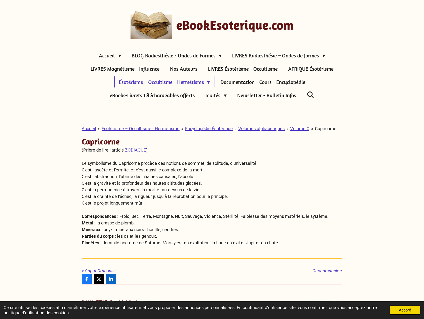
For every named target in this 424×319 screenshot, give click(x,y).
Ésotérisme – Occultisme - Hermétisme (141, 128)
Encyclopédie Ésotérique (209, 128)
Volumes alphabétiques (261, 128)
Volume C (299, 128)
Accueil (89, 128)
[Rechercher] (310, 94)
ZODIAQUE (135, 150)
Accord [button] (405, 310)
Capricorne (325, 128)
